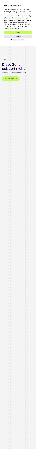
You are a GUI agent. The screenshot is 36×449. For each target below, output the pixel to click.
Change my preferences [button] (18, 39)
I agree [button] (18, 32)
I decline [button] (18, 36)
